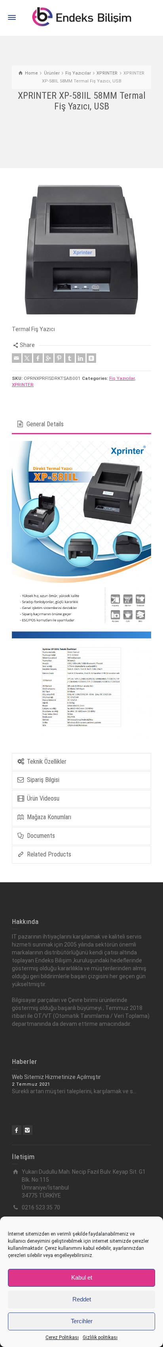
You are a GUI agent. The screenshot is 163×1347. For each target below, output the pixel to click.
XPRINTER (23, 384)
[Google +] (48, 358)
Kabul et (81, 1277)
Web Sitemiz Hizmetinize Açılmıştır (56, 1077)
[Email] (16, 358)
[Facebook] (38, 358)
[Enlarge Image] (81, 250)
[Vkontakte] (91, 358)
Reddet (81, 1299)
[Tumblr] (70, 358)
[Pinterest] (59, 358)
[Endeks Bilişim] (81, 17)
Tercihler (82, 1321)
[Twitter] (27, 358)
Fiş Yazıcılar (122, 378)
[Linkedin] (80, 358)
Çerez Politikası (62, 1337)
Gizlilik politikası (100, 1337)
